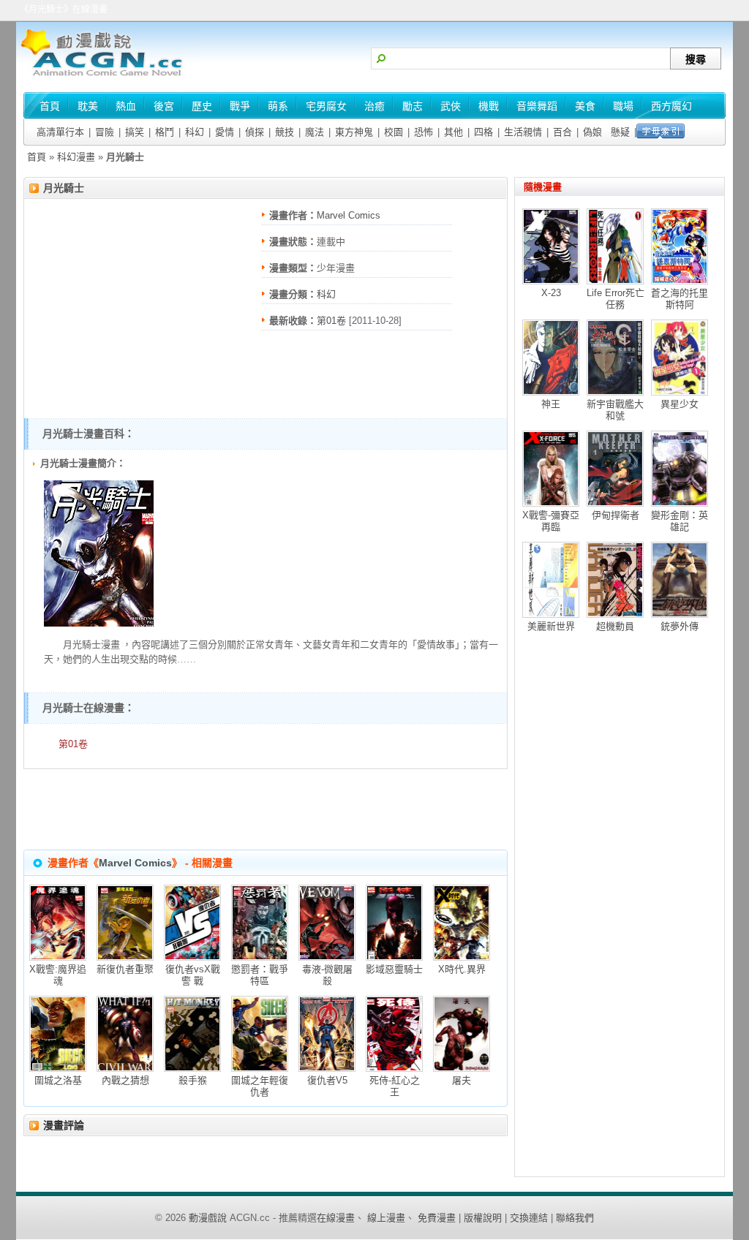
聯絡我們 (575, 1217)
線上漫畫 (386, 1217)
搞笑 (134, 131)
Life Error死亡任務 (615, 298)
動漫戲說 (208, 1217)
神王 (550, 403)
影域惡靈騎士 (394, 969)
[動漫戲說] (107, 77)
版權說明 (483, 1217)
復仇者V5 (327, 1080)
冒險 (104, 131)
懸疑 (620, 131)
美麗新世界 (551, 626)
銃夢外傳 (679, 626)
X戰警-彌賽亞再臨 (550, 521)
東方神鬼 (354, 131)
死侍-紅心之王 (394, 1086)
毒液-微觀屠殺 (327, 975)
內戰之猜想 (125, 1080)
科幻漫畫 (76, 156)
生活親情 (523, 131)
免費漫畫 (437, 1217)
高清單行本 (60, 131)
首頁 (36, 156)
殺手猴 (192, 1080)
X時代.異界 (462, 969)
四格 (483, 131)
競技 (284, 131)
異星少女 (679, 403)
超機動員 (615, 626)
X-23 (551, 292)
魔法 (314, 131)
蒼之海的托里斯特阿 (679, 298)
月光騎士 (63, 188)
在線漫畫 (336, 1217)
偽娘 (592, 131)
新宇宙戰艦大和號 (615, 409)
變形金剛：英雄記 (679, 521)
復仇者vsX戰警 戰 (192, 975)
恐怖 (423, 131)
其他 (453, 131)
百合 (562, 131)
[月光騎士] (99, 623)
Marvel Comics (348, 215)
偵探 (254, 131)
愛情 (224, 131)
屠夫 (461, 1080)
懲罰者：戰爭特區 (259, 975)
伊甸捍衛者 (615, 515)
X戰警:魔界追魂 (57, 975)
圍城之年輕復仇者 (259, 1086)
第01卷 (331, 320)
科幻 (194, 131)
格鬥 (164, 131)
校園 (393, 131)
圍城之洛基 (58, 1080)
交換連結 (529, 1217)
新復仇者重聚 (125, 969)
